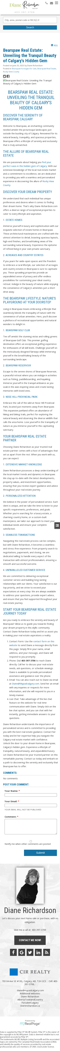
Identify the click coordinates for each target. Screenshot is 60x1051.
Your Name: (12, 790)
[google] (21, 952)
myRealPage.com (30, 1024)
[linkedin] (38, 952)
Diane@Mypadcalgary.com (25, 683)
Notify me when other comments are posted (28, 843)
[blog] (46, 952)
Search (30, 27)
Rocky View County (11, 71)
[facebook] (13, 952)
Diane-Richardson (30, 996)
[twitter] (30, 952)
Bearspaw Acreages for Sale (24, 68)
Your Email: (11, 801)
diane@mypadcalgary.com (30, 990)
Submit (40, 852)
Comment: (11, 816)
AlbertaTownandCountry (30, 999)
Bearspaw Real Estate (46, 68)
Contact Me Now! (30, 940)
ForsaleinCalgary (30, 1002)
